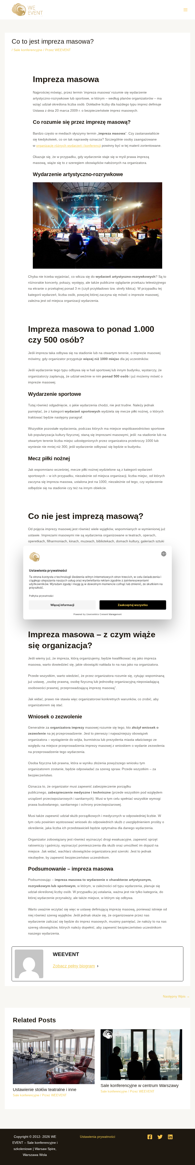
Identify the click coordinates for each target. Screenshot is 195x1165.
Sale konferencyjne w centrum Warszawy (140, 1085)
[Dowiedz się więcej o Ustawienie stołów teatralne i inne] (53, 1056)
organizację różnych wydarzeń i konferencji (68, 145)
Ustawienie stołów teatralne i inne (44, 1089)
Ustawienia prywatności (97, 1137)
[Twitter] (160, 1136)
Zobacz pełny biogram (74, 966)
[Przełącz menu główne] (185, 10)
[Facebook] (149, 1136)
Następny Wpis (176, 996)
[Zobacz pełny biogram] (98, 966)
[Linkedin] (170, 1136)
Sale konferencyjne (28, 50)
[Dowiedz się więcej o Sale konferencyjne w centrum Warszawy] (141, 1054)
